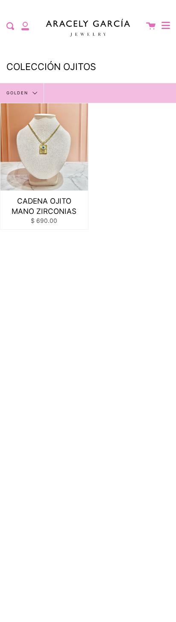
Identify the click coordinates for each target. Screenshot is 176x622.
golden (18, 92)
